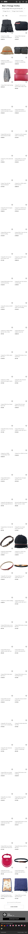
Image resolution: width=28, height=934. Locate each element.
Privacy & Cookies (21, 932)
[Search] (16, 1)
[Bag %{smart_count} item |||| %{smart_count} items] (26, 1)
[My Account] (19, 1)
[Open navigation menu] (2, 1)
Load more (14, 906)
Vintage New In (6, 11)
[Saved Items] (23, 1)
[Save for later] (12, 33)
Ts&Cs (26, 932)
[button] (1, 925)
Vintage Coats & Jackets (17, 11)
